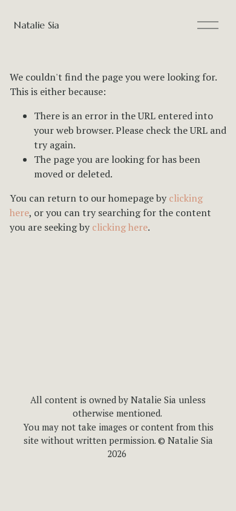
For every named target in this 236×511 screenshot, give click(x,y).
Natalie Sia (36, 25)
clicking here (120, 227)
